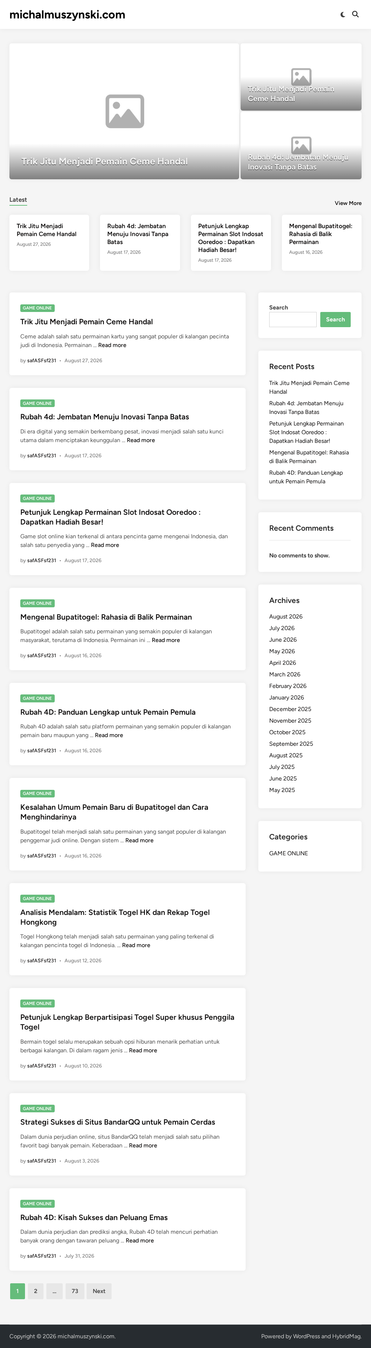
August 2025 (286, 755)
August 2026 (286, 616)
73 (75, 1291)
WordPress (306, 1336)
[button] (205, 52)
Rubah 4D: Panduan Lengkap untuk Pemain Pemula (108, 711)
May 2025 (282, 790)
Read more (112, 345)
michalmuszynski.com (67, 14)
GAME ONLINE (37, 308)
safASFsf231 (41, 361)
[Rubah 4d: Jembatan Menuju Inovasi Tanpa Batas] (301, 145)
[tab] (18, 198)
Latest (18, 199)
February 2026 (288, 685)
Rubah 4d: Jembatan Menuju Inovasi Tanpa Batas (137, 233)
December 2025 (290, 709)
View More (348, 203)
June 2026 (283, 639)
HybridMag (346, 1336)
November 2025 (290, 720)
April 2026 (282, 662)
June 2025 (283, 778)
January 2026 (286, 697)
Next (99, 1291)
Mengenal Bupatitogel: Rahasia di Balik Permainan (321, 233)
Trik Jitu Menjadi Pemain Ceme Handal (86, 321)
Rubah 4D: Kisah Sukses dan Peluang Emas (94, 1217)
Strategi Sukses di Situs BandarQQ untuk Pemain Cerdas (117, 1121)
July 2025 (282, 766)
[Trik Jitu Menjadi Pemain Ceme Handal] (124, 111)
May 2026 (282, 651)
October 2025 (287, 732)
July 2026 (282, 628)
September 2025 (291, 743)
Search (278, 307)
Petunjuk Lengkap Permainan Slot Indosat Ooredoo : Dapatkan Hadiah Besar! (306, 432)
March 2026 (284, 674)
